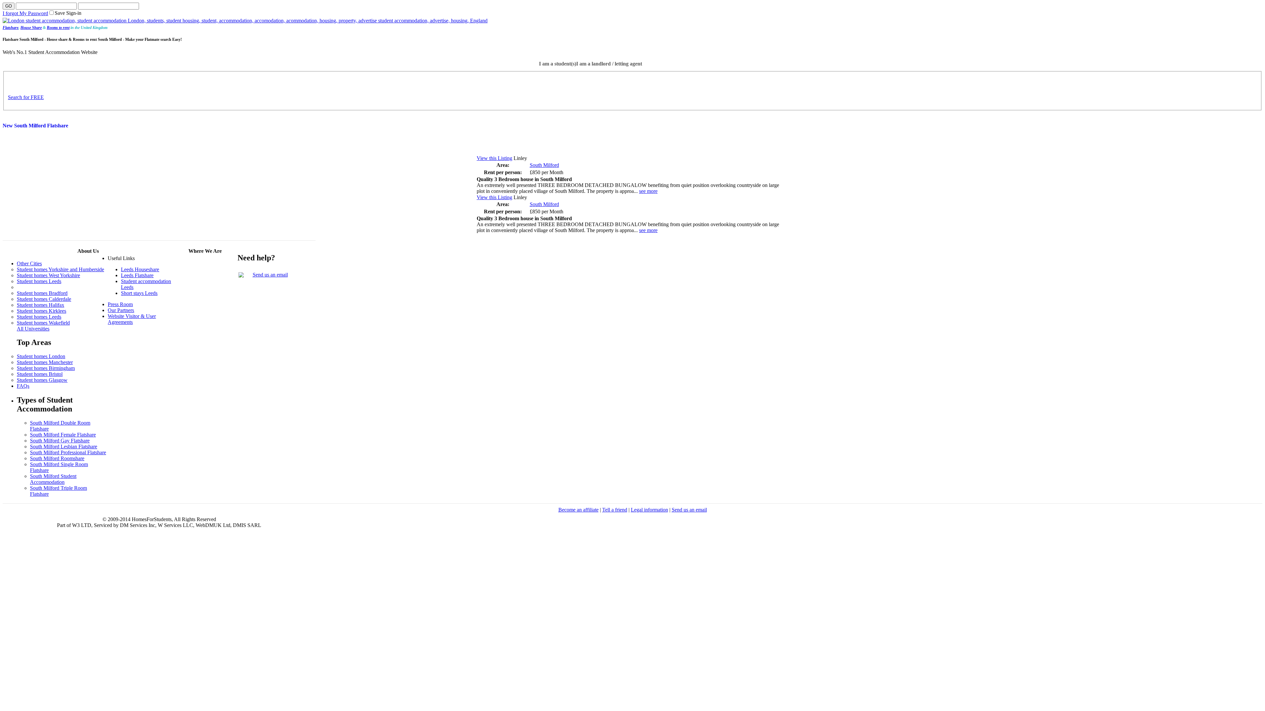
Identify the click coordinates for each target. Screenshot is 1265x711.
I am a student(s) (557, 63)
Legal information (649, 510)
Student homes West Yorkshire (48, 275)
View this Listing (494, 158)
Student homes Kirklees (41, 311)
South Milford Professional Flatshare (68, 452)
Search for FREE (26, 97)
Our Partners (121, 310)
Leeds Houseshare (140, 269)
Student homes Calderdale (44, 299)
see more (648, 191)
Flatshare (10, 27)
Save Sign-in (68, 13)
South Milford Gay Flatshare (60, 440)
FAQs (23, 386)
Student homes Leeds (39, 281)
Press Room (120, 304)
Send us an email (270, 274)
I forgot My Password (25, 13)
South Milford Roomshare (57, 458)
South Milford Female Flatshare (63, 434)
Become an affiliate (578, 510)
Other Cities (29, 263)
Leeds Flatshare (137, 275)
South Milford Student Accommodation (53, 479)
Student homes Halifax (40, 305)
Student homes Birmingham (46, 368)
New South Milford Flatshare (35, 125)
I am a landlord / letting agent (609, 63)
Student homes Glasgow (42, 380)
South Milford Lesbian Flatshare (63, 446)
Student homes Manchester (45, 362)
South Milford (544, 165)
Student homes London (41, 356)
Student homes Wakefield (43, 323)
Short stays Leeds (139, 293)
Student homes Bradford (42, 293)
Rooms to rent (58, 27)
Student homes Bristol (40, 374)
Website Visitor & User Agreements (132, 319)
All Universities (33, 328)
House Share (31, 27)
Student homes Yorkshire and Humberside (60, 269)
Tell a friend (614, 510)
